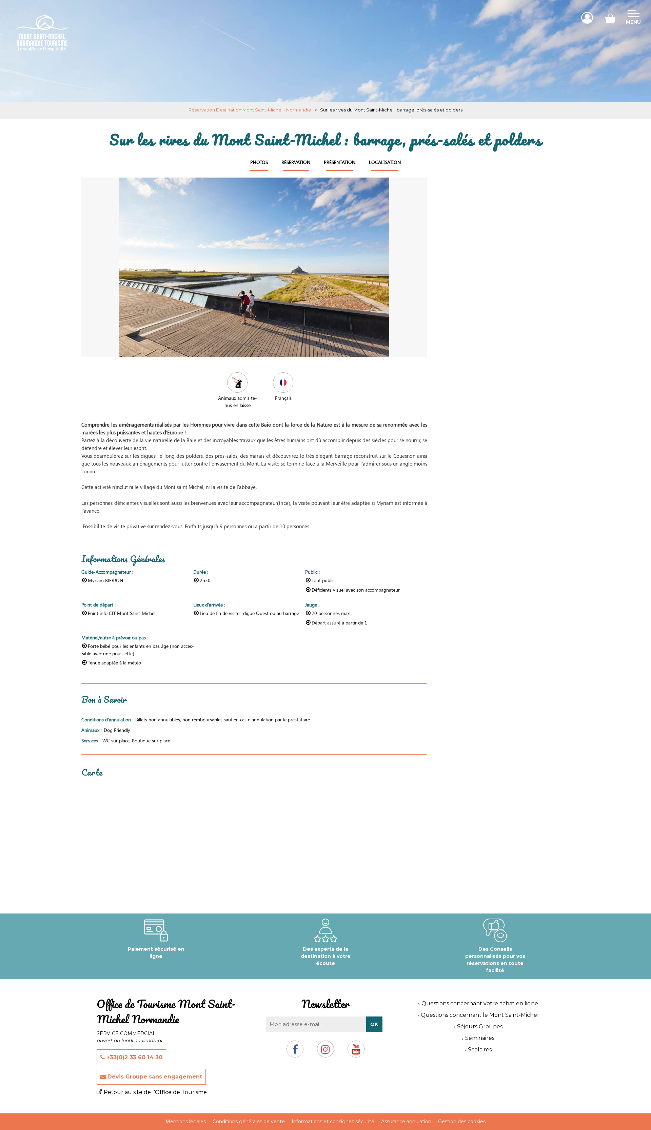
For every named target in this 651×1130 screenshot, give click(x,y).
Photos (259, 162)
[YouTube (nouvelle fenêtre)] (356, 1052)
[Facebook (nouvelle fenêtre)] (295, 1052)
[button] (610, 18)
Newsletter (325, 1003)
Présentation (339, 162)
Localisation (385, 162)
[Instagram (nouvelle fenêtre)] (325, 1052)
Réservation (295, 162)
